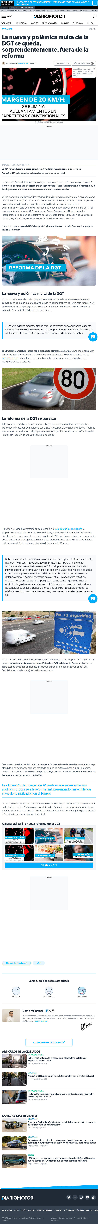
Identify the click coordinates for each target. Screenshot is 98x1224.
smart (75, 11)
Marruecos (84, 11)
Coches (34, 23)
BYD (68, 11)
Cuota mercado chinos (39, 11)
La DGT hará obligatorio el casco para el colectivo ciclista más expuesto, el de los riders (41, 169)
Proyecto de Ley (10, 358)
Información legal (65, 1218)
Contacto (54, 1218)
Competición (21, 23)
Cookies (77, 1218)
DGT (39, 963)
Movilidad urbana (36, 1055)
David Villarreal (11, 63)
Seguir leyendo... (42, 1021)
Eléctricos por (15, 8)
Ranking (65, 23)
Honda (24, 11)
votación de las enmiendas (68, 528)
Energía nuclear (58, 11)
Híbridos (90, 23)
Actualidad (6, 23)
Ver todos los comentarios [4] (49, 1042)
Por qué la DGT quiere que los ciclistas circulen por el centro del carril (33, 173)
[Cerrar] (94, 69)
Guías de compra (49, 23)
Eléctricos (78, 23)
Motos (89, 1210)
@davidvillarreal (22, 63)
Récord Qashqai (12, 11)
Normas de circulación (16, 963)
